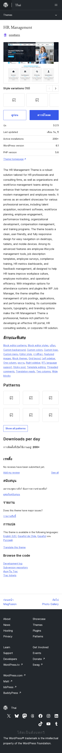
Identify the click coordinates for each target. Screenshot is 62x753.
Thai (13, 708)
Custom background (14, 349)
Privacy (7, 636)
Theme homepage (13, 159)
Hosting (8, 630)
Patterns (38, 636)
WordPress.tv (13, 664)
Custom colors (35, 349)
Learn (6, 647)
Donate (39, 659)
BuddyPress (12, 693)
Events (37, 653)
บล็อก (52, 345)
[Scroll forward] (56, 88)
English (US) (10, 536)
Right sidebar (33, 362)
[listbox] (31, 406)
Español (42, 536)
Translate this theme (14, 547)
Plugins (37, 630)
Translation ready (25, 371)
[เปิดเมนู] (56, 5)
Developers (10, 659)
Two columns (43, 371)
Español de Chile (27, 536)
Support (8, 653)
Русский (8, 540)
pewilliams (14, 35)
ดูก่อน (14, 115)
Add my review (11, 472)
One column (9, 362)
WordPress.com (14, 675)
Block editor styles (38, 345)
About (7, 619)
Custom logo (51, 349)
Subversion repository (15, 567)
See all (55, 472)
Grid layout (35, 358)
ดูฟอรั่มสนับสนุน (11, 494)
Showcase (39, 619)
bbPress (10, 687)
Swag (38, 664)
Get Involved (41, 647)
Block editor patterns (15, 345)
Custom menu (10, 354)
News (6, 624)
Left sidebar (48, 358)
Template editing (36, 367)
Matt (8, 681)
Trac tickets (9, 575)
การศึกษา (38, 354)
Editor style (26, 354)
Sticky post (19, 367)
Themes (7, 15)
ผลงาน (21, 362)
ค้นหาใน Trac (10, 571)
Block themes (19, 358)
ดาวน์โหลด (44, 115)
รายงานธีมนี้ (9, 516)
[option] (11, 398)
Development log (12, 563)
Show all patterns (15, 428)
